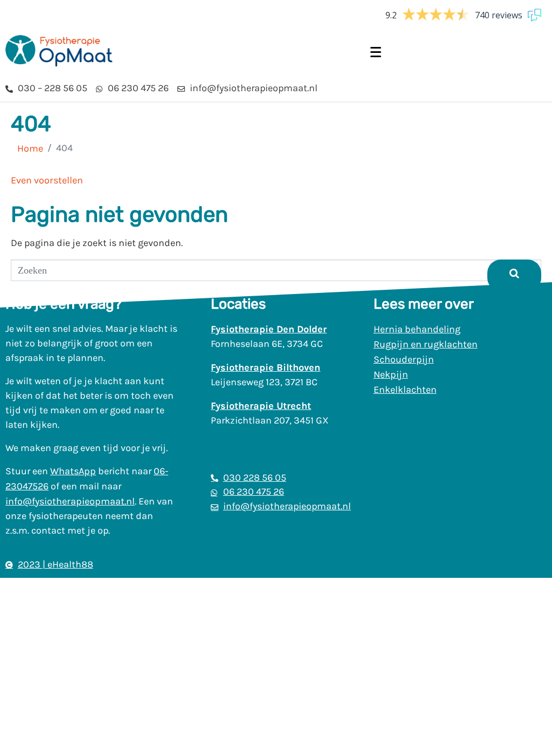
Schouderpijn (404, 359)
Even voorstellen (47, 180)
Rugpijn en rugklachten (426, 344)
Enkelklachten (405, 389)
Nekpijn (391, 374)
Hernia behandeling (417, 329)
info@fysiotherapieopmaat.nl (70, 501)
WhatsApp (73, 471)
